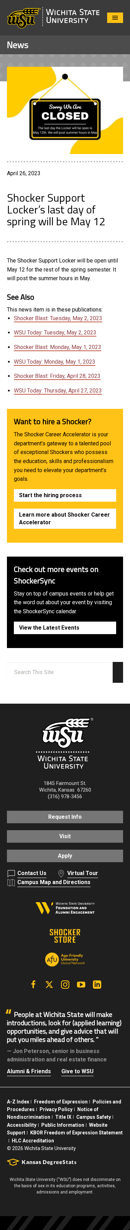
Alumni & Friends (29, 1071)
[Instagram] (65, 984)
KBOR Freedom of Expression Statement (76, 1132)
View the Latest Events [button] (49, 627)
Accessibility (21, 1125)
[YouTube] (81, 984)
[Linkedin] (97, 984)
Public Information (62, 1125)
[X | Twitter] (49, 984)
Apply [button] (65, 855)
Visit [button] (65, 836)
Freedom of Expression (61, 1101)
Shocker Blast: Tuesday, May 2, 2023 (58, 318)
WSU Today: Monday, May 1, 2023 (54, 361)
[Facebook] (33, 984)
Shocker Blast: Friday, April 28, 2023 (57, 376)
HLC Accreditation (33, 1140)
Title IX (63, 1117)
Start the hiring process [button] (50, 495)
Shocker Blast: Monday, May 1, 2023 (57, 347)
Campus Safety (93, 1117)
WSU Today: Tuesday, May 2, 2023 (55, 332)
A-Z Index (18, 1101)
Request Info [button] (65, 817)
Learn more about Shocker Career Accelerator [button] (64, 518)
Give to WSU (77, 1071)
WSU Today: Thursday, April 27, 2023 (58, 390)
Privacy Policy (56, 1109)
